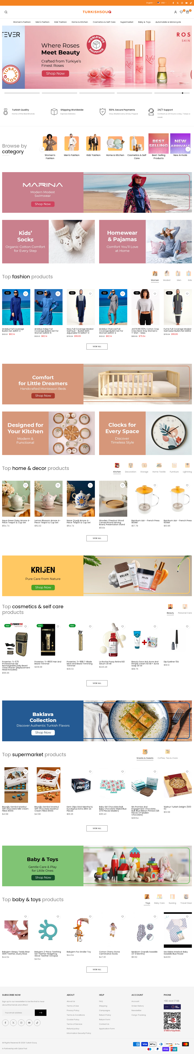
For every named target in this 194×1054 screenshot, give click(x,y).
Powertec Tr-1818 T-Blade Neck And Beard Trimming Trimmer (79, 663)
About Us (71, 1001)
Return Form (104, 1019)
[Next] (187, 149)
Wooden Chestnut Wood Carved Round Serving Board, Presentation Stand (112, 522)
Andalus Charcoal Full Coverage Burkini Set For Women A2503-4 (111, 330)
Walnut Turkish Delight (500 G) (177, 807)
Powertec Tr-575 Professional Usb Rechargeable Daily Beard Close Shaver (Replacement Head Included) (16, 665)
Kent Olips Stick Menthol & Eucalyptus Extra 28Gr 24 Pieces (80, 808)
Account (135, 1001)
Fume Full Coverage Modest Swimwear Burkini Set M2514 (177, 329)
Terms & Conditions (76, 1015)
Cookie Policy (73, 1019)
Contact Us (104, 1024)
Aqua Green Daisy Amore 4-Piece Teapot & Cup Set (16, 521)
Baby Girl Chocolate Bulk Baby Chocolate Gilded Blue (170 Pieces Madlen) (113, 808)
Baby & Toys (144, 22)
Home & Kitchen (80, 22)
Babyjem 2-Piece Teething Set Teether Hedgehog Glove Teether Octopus (48, 953)
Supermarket (126, 22)
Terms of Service (74, 1024)
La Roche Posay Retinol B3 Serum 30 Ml (112, 662)
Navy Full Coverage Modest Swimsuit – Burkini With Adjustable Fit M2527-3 (80, 330)
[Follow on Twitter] (177, 2)
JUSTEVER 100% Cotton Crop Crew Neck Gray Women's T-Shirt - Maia (145, 330)
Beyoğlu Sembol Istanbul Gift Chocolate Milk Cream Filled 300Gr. (15, 808)
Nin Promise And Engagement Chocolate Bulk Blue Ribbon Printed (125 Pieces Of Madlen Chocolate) (145, 810)
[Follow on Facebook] (173, 2)
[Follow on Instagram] (182, 2)
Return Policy (105, 1015)
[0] (181, 12)
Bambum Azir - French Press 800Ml (145, 521)
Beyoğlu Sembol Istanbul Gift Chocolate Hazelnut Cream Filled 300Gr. (47, 808)
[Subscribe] (40, 1013)
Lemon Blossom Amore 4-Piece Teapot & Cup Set (48, 521)
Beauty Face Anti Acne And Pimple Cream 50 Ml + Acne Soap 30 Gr (145, 663)
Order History (138, 1006)
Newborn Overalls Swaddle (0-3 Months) (145, 952)
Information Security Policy (79, 1033)
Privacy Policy (73, 1010)
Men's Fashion (42, 22)
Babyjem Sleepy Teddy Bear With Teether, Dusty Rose (16, 952)
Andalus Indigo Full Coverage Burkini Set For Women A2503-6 (47, 330)
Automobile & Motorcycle (168, 22)
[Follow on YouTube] (186, 2)
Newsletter (136, 1010)
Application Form (107, 1028)
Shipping (103, 1006)
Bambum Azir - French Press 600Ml (178, 521)
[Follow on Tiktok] (191, 2)
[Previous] (42, 149)
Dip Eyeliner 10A (171, 661)
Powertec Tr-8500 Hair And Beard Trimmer (48, 662)
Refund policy (73, 1028)
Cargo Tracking (139, 1015)
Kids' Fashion (60, 22)
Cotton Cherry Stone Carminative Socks (109, 952)
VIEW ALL (97, 346)
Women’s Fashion (22, 22)
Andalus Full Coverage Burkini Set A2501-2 (13, 329)
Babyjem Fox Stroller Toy (79, 951)
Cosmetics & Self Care (104, 22)
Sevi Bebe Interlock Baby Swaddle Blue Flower (176, 952)
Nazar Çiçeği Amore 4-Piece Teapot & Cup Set (79, 521)
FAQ (101, 1001)
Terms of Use (73, 1006)
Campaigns (104, 1010)
